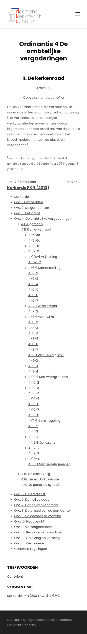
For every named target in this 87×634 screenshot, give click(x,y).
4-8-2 (33, 322)
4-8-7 (33, 349)
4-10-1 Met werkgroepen (48, 377)
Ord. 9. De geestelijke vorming (37, 516)
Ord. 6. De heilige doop (32, 499)
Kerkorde (21, 196)
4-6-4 (33, 284)
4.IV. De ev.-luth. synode (40, 479)
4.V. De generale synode (40, 484)
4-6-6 (33, 295)
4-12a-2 (34, 262)
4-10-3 (33, 388)
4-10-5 (33, 398)
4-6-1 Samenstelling (44, 267)
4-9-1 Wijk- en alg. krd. (46, 355)
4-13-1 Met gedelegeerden (49, 464)
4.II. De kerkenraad (36, 229)
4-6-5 (33, 289)
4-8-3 (33, 328)
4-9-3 (33, 366)
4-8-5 (33, 338)
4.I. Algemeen (32, 224)
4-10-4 (33, 393)
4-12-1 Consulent (41, 442)
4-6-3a (34, 235)
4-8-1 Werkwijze (41, 316)
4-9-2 (33, 360)
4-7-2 (33, 311)
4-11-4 (33, 437)
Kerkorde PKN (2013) (28, 187)
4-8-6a (34, 240)
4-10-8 (33, 415)
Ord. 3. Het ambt (27, 213)
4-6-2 (33, 273)
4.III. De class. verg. (36, 474)
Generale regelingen (30, 548)
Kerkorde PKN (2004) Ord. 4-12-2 (33, 595)
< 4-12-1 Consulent (21, 182)
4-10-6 (33, 404)
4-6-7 (33, 300)
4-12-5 (33, 246)
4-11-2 (33, 426)
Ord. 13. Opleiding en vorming (37, 538)
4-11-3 (33, 431)
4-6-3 (33, 278)
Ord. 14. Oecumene (29, 543)
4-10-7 (33, 409)
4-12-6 (33, 251)
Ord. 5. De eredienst (30, 494)
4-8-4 (33, 333)
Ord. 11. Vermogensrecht (33, 527)
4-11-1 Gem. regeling (44, 420)
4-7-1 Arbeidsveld (42, 306)
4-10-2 (33, 382)
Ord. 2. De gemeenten (31, 207)
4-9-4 (33, 371)
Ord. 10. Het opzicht (29, 521)
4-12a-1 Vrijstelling (42, 256)
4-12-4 (33, 458)
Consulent (15, 576)
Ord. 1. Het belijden (28, 202)
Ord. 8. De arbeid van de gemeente (42, 510)
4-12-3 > (73, 182)
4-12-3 (33, 453)
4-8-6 (33, 344)
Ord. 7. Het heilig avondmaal (36, 505)
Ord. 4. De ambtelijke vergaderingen (43, 218)
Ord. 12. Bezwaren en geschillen (38, 532)
